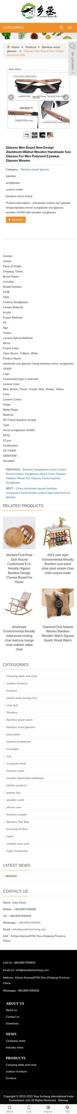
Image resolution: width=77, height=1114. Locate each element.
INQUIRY (17, 219)
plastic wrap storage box (22, 697)
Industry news (14, 1047)
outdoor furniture (17, 683)
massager (13, 748)
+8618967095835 (29, 922)
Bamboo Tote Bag (18, 821)
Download (12, 1023)
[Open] (72, 59)
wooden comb (15, 799)
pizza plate (13, 734)
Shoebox (12, 712)
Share (9, 1111)
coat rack (12, 705)
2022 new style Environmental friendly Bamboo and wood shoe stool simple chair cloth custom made (58, 564)
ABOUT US (15, 1003)
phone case (14, 807)
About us (11, 1010)
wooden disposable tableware (25, 778)
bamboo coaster (17, 814)
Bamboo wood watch (20, 719)
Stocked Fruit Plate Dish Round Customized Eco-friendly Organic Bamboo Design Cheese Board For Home (19, 568)
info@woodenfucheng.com (29, 929)
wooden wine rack (18, 843)
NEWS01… (13, 876)
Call (28, 1111)
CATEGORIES (13, 27)
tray (9, 756)
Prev (11, 97)
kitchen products (17, 785)
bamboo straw (15, 770)
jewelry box (14, 792)
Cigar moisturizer (17, 850)
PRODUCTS (15, 1058)
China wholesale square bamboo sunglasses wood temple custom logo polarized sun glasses (38, 493)
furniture (12, 690)
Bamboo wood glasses (34, 169)
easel (10, 836)
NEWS (11, 1034)
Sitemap (63, 1100)
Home (15, 47)
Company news (15, 1040)
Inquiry (48, 1111)
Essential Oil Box (17, 829)
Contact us (12, 1016)
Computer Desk (16, 763)
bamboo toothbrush (19, 741)
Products (31, 47)
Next (66, 97)
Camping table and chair (22, 676)
